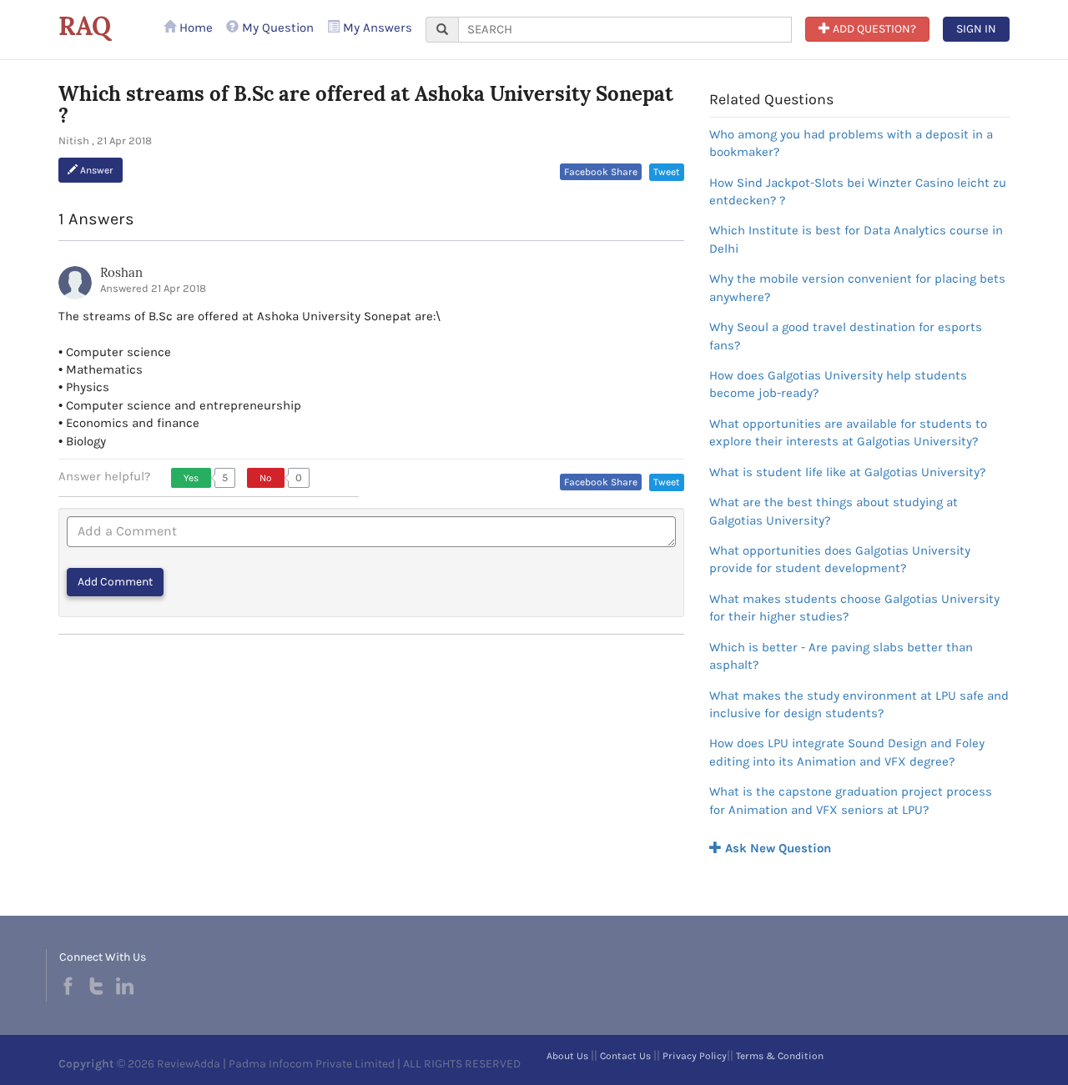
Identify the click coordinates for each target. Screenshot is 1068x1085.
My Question (276, 27)
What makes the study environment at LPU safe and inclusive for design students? (859, 704)
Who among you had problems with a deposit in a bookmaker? (851, 143)
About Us (567, 1056)
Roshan (121, 272)
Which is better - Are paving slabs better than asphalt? (841, 656)
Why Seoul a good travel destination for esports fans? (845, 335)
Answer (95, 170)
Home (194, 27)
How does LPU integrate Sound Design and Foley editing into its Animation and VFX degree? (847, 752)
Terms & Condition (780, 1056)
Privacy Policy (694, 1056)
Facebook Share (600, 172)
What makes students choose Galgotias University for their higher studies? (854, 607)
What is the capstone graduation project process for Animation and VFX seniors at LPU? (850, 800)
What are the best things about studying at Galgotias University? (833, 511)
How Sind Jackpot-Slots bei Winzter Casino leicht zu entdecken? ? (857, 191)
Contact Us (625, 1056)
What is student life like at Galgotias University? (847, 472)
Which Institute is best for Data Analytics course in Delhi (856, 239)
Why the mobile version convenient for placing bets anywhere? (857, 287)
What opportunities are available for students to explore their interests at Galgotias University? (848, 432)
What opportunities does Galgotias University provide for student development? (839, 559)
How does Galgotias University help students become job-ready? (838, 384)
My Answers (376, 27)
